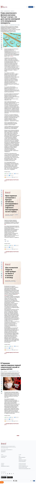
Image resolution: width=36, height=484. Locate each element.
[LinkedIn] (11, 473)
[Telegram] (9, 473)
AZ (32, 480)
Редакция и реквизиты (22, 457)
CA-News (11, 56)
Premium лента (3, 457)
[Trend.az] (4, 7)
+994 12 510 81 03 (3, 450)
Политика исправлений (22, 461)
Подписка (2, 464)
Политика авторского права (23, 467)
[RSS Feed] (13, 473)
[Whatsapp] (2, 473)
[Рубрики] (34, 7)
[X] (5, 473)
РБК (5, 224)
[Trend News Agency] (3, 444)
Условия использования (22, 464)
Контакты (20, 458)
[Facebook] (4, 473)
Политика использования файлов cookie (24, 468)
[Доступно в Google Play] (10, 477)
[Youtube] (7, 473)
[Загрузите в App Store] (3, 477)
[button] (1, 34)
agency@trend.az (3, 451)
